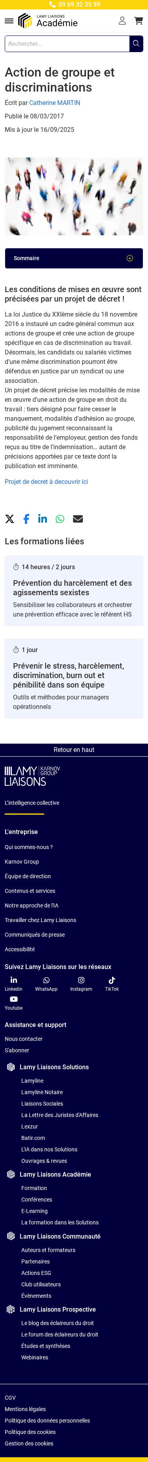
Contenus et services (30, 891)
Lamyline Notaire (42, 1092)
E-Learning (34, 1211)
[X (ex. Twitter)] (11, 519)
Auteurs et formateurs (48, 1250)
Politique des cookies (30, 1432)
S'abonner (17, 1050)
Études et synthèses (45, 1346)
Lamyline (32, 1081)
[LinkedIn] (43, 519)
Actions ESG (36, 1273)
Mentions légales (25, 1409)
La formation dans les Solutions (60, 1222)
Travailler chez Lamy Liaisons (40, 920)
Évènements (36, 1296)
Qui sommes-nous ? (29, 847)
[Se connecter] (122, 21)
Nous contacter (24, 1039)
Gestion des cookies (29, 1443)
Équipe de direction (28, 876)
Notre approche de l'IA (31, 905)
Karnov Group (22, 861)
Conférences (36, 1199)
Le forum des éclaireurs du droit (59, 1334)
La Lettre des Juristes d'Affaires (59, 1115)
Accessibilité (20, 949)
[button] (138, 21)
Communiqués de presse (35, 935)
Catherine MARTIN (54, 103)
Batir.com (33, 1138)
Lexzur (29, 1126)
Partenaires (35, 1261)
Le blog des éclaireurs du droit (57, 1323)
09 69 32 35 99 (78, 4)
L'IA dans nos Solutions (49, 1149)
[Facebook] (27, 519)
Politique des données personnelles (47, 1420)
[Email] (78, 519)
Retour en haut (74, 749)
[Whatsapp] (61, 519)
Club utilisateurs (41, 1284)
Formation (34, 1188)
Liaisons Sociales (42, 1103)
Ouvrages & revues (44, 1161)
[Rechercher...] (136, 44)
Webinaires (34, 1357)
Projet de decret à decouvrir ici (46, 481)
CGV (10, 1398)
